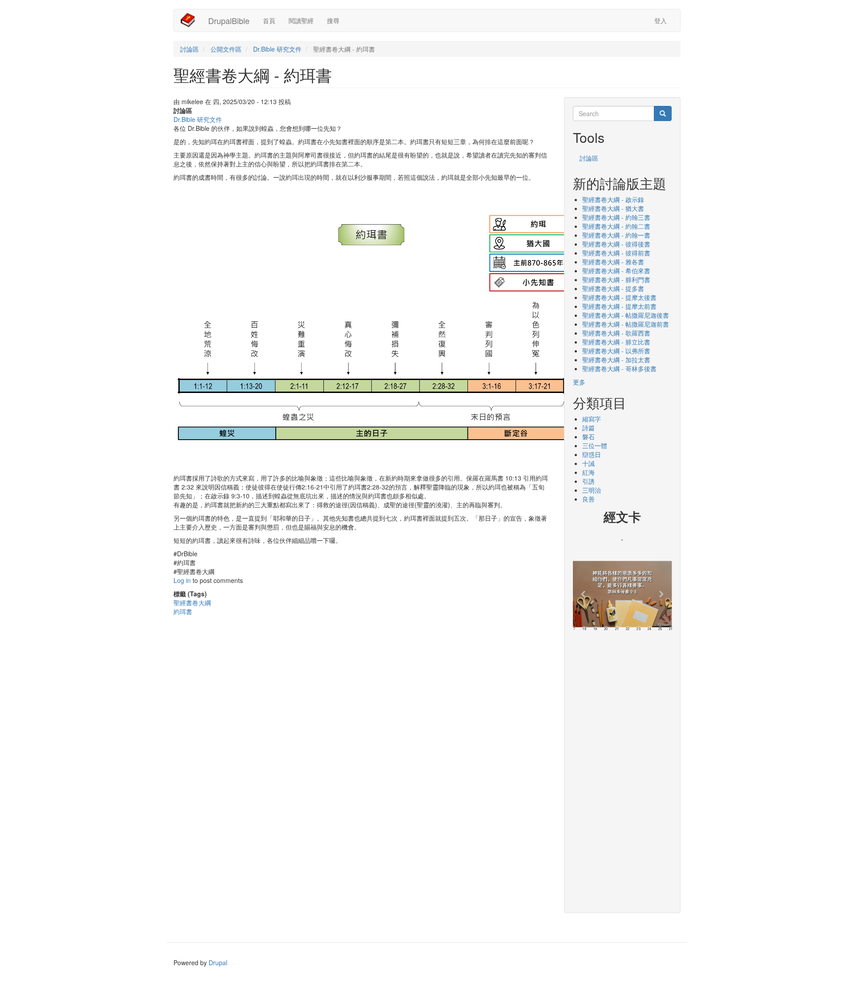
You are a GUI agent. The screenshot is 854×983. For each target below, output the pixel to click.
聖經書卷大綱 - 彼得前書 (616, 252)
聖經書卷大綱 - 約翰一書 (616, 235)
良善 (588, 498)
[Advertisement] (622, 768)
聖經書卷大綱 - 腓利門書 (616, 279)
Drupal (218, 962)
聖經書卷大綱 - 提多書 (613, 288)
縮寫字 (591, 418)
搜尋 (333, 20)
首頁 (269, 20)
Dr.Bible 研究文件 (277, 48)
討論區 (189, 48)
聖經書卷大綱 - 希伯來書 (616, 270)
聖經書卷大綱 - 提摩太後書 (619, 297)
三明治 (591, 489)
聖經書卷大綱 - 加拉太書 (616, 359)
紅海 (588, 472)
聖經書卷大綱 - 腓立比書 (616, 341)
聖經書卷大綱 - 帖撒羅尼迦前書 (625, 324)
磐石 (588, 436)
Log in (182, 580)
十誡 (588, 463)
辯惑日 (591, 454)
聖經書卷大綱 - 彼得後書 (616, 243)
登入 (660, 20)
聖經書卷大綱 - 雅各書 (613, 261)
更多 (579, 381)
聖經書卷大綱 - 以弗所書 (616, 350)
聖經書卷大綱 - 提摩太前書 (619, 306)
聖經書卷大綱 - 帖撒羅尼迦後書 (625, 315)
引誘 (588, 481)
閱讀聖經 (301, 20)
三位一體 (594, 445)
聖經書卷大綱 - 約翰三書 (616, 217)
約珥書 (182, 611)
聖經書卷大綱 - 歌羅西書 (616, 332)
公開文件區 (226, 48)
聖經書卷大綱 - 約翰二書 (616, 226)
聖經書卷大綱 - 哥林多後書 (619, 368)
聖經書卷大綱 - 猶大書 (613, 208)
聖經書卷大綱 (192, 602)
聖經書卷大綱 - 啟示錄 (613, 199)
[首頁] (191, 20)
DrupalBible (229, 20)
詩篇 (588, 427)
